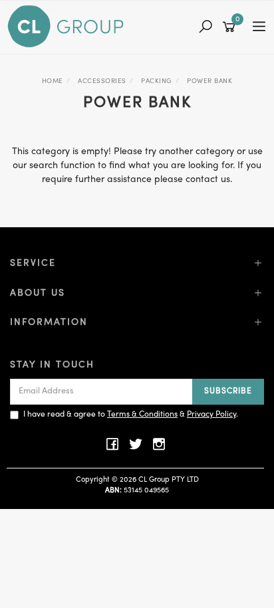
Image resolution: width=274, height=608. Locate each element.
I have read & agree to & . (130, 415)
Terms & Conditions (142, 415)
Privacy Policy (211, 415)
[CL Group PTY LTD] (69, 27)
